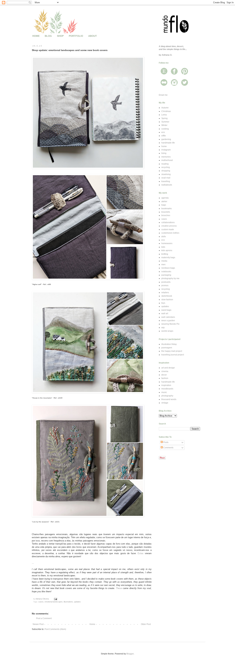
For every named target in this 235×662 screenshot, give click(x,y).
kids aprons (166, 250)
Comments (168, 447)
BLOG (48, 36)
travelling (165, 181)
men (163, 264)
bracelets (165, 212)
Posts (165, 442)
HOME (36, 36)
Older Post (146, 624)
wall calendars (168, 317)
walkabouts (166, 185)
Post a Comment (44, 618)
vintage (164, 403)
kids (163, 247)
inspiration (166, 385)
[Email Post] (55, 599)
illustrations (68, 602)
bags (163, 205)
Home (92, 624)
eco (163, 132)
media (164, 261)
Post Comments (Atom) (55, 629)
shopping (165, 171)
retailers (165, 292)
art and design (168, 368)
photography (167, 396)
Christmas (166, 111)
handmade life (168, 143)
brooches (165, 215)
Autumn (165, 107)
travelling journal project (172, 355)
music (164, 392)
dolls (163, 236)
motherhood (167, 160)
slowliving (166, 174)
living (163, 153)
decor (164, 375)
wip (163, 327)
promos (164, 285)
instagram (166, 150)
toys (163, 303)
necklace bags (168, 268)
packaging (166, 275)
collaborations (168, 222)
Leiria (164, 115)
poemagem (166, 347)
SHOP (60, 36)
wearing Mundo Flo (170, 324)
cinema (164, 371)
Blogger (130, 654)
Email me (163, 95)
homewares (166, 243)
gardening (166, 139)
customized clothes (170, 233)
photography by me (170, 278)
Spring (164, 118)
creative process (169, 226)
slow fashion (167, 299)
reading (165, 164)
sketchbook (166, 296)
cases (41, 602)
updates (77, 602)
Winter (164, 125)
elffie (163, 135)
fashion (164, 378)
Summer (165, 122)
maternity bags (168, 257)
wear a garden (168, 320)
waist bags (166, 310)
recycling (165, 167)
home (164, 146)
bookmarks (166, 208)
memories (166, 157)
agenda (165, 198)
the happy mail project (171, 351)
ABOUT (92, 36)
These (119, 588)
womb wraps (167, 331)
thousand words (168, 399)
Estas (140, 553)
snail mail (165, 178)
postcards (165, 282)
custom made (167, 229)
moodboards (167, 389)
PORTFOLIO (76, 36)
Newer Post (38, 624)
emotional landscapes (54, 602)
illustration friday (169, 344)
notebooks (166, 271)
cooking (165, 129)
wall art (164, 313)
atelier (164, 201)
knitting (164, 254)
